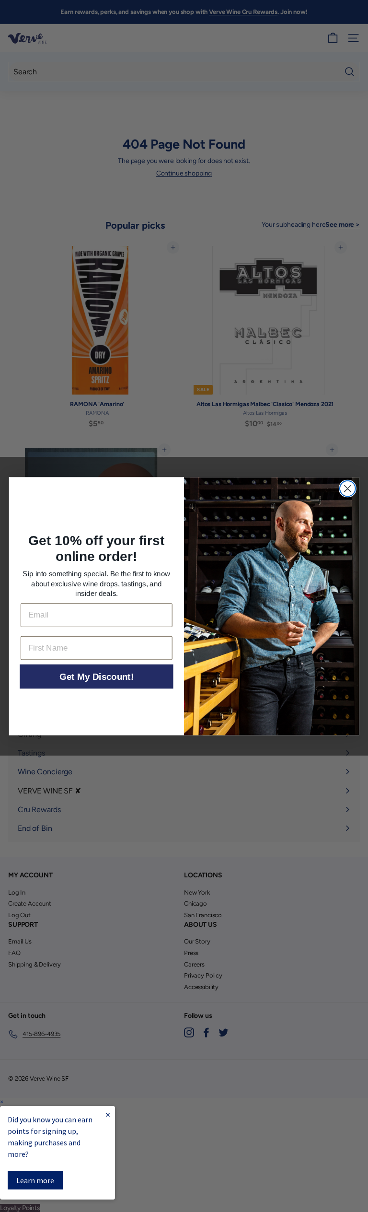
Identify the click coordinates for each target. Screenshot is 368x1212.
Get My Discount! (96, 677)
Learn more (35, 1180)
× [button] (1, 1102)
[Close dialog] (348, 488)
